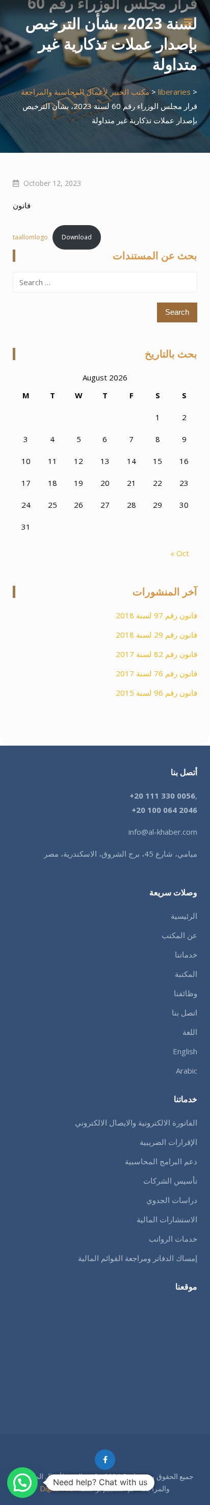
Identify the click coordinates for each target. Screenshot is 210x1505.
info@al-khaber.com (162, 832)
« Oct (179, 553)
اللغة (189, 1032)
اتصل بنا (184, 1012)
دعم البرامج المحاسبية (161, 1161)
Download (77, 237)
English (185, 1051)
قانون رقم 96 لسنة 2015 (156, 693)
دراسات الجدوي (171, 1200)
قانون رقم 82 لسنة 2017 (156, 654)
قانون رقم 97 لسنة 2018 (156, 615)
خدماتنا (186, 954)
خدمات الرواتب (173, 1239)
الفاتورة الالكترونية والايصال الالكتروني (136, 1122)
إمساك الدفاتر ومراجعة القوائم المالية (137, 1258)
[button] (22, 1482)
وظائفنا (185, 993)
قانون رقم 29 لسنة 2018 (156, 635)
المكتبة (186, 974)
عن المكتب (179, 935)
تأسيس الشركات (170, 1180)
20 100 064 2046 (166, 810)
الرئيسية (184, 916)
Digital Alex (58, 1488)
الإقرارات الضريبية (168, 1142)
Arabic (186, 1070)
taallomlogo (30, 237)
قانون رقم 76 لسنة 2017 (156, 673)
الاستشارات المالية (167, 1219)
